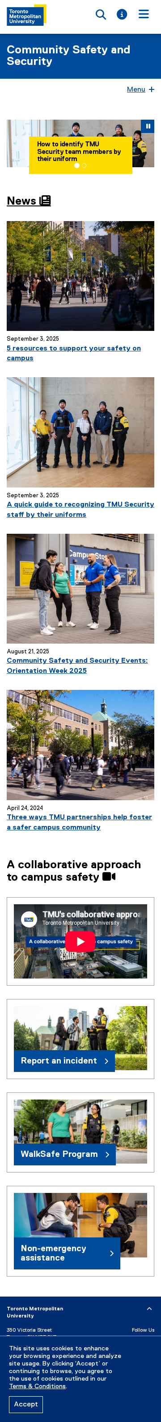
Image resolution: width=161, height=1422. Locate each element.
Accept (26, 1404)
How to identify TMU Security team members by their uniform (79, 151)
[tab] (77, 165)
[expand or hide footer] (149, 1309)
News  (29, 201)
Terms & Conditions (37, 1386)
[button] (14, 143)
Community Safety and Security (69, 56)
